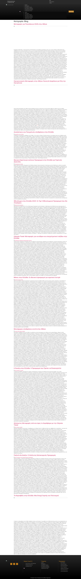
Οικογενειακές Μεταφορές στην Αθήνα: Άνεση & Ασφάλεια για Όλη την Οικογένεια (40, 82)
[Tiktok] (74, 2)
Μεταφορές (27, 13)
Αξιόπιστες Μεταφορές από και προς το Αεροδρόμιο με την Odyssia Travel (38, 424)
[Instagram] (71, 2)
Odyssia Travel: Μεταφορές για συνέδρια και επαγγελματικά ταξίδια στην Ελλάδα (40, 237)
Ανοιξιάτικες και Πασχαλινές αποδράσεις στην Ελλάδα (34, 132)
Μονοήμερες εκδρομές (29, 15)
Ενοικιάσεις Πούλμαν (28, 14)
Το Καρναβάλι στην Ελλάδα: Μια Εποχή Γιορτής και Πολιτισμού (36, 495)
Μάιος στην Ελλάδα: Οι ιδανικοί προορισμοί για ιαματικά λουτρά (37, 277)
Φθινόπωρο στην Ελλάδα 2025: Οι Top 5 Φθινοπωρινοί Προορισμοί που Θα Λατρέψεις (40, 202)
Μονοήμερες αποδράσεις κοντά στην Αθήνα (30, 329)
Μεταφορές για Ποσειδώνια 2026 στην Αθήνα (30, 24)
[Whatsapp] (68, 2)
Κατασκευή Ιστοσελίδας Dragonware (43, 577)
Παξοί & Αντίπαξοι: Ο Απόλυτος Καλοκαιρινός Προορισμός (35, 455)
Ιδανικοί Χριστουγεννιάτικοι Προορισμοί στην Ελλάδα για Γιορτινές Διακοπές (38, 161)
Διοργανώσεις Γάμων (28, 10)
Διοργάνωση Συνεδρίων (45, 567)
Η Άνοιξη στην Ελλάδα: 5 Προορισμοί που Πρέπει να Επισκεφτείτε (37, 368)
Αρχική (26, 12)
